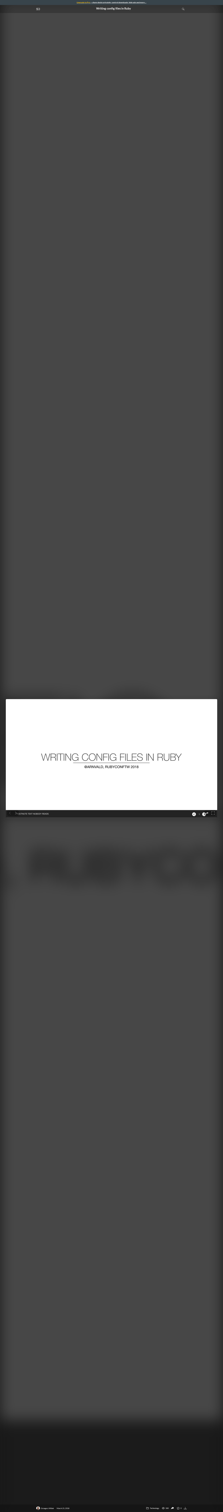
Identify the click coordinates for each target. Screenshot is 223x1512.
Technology (154, 1508)
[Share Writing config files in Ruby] (172, 1508)
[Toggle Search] (183, 9)
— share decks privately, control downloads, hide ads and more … (111, 2)
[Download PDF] (185, 1508)
